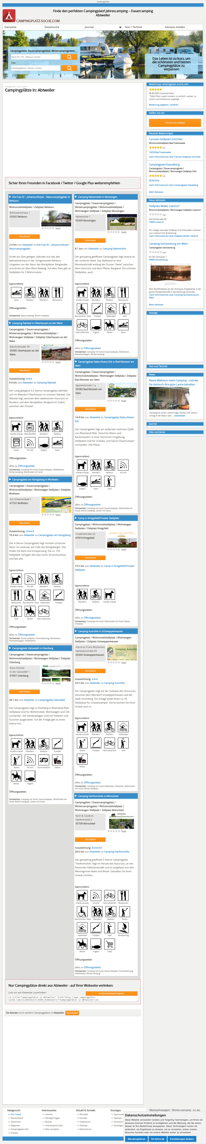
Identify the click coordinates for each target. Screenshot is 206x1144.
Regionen (15, 1125)
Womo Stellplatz (42, 315)
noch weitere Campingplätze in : (35, 1012)
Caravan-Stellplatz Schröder (166, 139)
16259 (152, 152)
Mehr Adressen (156, 192)
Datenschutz (86, 1129)
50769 (152, 180)
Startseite (10, 27)
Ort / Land (22, 86)
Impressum (85, 1121)
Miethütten (124, 351)
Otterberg (23, 675)
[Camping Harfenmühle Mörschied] (122, 829)
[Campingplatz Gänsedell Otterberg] (56, 681)
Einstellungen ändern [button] (182, 1139)
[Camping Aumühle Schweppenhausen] (122, 660)
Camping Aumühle (114, 682)
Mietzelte (119, 786)
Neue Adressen (157, 200)
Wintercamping (97, 354)
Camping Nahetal (46, 382)
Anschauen (24, 236)
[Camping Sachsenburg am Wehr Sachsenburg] (171, 285)
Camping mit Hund (95, 351)
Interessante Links (54, 1125)
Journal (89, 27)
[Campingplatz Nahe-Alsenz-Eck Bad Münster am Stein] (122, 398)
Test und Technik (158, 366)
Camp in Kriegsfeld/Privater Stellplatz (98, 518)
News (152, 374)
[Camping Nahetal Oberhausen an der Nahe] (56, 360)
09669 (152, 259)
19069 (152, 222)
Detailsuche (52, 27)
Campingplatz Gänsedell (51, 699)
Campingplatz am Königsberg (54, 535)
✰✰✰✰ (30, 531)
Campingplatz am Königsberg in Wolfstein (35, 479)
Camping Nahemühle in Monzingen (97, 196)
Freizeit (14, 1132)
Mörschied (89, 823)
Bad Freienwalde (163, 152)
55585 (13, 350)
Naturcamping (27, 315)
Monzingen (89, 220)
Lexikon (49, 1114)
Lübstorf (159, 222)
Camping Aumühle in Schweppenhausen (100, 631)
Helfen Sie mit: (157, 112)
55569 (79, 220)
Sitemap (83, 1125)
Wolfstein (23, 503)
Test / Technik (133, 27)
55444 (79, 654)
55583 (79, 389)
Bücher (48, 1121)
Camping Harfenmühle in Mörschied (98, 796)
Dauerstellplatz (111, 351)
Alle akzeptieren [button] (136, 1139)
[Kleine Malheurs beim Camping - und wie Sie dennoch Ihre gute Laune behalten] (169, 409)
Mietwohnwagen (82, 354)
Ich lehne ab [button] (157, 1139)
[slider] (47, 228)
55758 (79, 823)
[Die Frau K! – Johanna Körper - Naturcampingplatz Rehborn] (56, 226)
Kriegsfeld (88, 537)
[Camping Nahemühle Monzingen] (122, 230)
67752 (13, 503)
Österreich (16, 1121)
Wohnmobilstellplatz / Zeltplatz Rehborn (31, 207)
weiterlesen (179, 415)
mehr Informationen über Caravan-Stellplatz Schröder (175, 156)
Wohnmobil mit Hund (33, 472)
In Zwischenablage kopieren (111, 993)
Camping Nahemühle (114, 248)
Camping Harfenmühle (116, 851)
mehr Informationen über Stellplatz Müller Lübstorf (173, 235)
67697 (13, 675)
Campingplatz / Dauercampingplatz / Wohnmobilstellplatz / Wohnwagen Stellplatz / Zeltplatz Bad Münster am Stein (105, 375)
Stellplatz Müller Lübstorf (164, 206)
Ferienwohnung (42, 638)
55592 (13, 216)
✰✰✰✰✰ (97, 847)
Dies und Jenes (157, 432)
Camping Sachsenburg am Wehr (168, 243)
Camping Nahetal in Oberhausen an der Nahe (37, 323)
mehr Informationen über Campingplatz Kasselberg (173, 185)
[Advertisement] (73, 1061)
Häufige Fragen (52, 1118)
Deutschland (17, 1118)
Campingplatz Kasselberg (164, 164)
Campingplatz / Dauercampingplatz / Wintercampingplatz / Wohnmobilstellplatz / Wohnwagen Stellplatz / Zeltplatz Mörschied (99, 806)
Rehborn (22, 216)
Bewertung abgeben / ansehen (163, 104)
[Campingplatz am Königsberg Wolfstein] (56, 512)
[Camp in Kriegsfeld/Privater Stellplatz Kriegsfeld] (122, 547)
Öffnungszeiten (92, 348)
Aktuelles (84, 1114)
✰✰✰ (29, 378)
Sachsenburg (161, 259)
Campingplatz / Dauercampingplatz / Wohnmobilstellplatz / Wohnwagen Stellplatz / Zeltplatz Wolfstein (39, 489)
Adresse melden (175, 27)
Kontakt (83, 1118)
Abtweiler (28, 244)
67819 (79, 537)
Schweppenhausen (93, 654)
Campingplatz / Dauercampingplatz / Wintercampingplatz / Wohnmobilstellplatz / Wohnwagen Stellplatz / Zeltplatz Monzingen (99, 206)
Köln (157, 180)
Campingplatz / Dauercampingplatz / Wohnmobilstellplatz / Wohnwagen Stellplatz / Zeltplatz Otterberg (39, 658)
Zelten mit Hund (103, 510)
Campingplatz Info (19, 1129)
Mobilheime (58, 469)
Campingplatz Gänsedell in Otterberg (32, 648)
